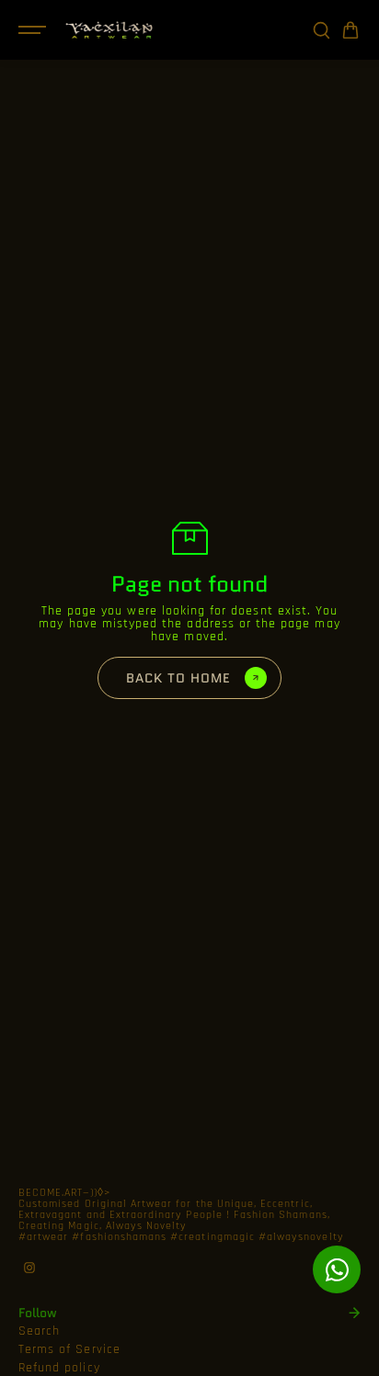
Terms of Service (69, 1349)
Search (39, 1331)
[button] (350, 30)
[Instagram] (29, 1268)
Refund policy (59, 1367)
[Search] (321, 30)
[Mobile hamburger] (34, 30)
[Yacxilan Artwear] (109, 29)
